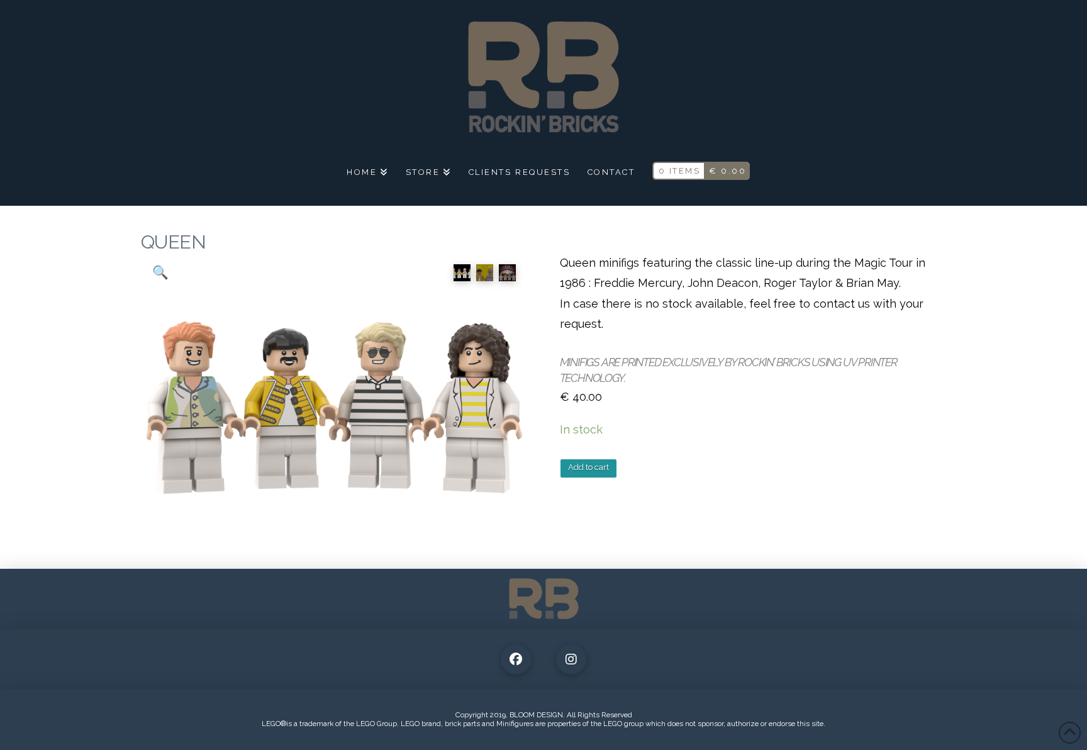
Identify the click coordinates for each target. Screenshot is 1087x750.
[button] (160, 272)
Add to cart (588, 467)
